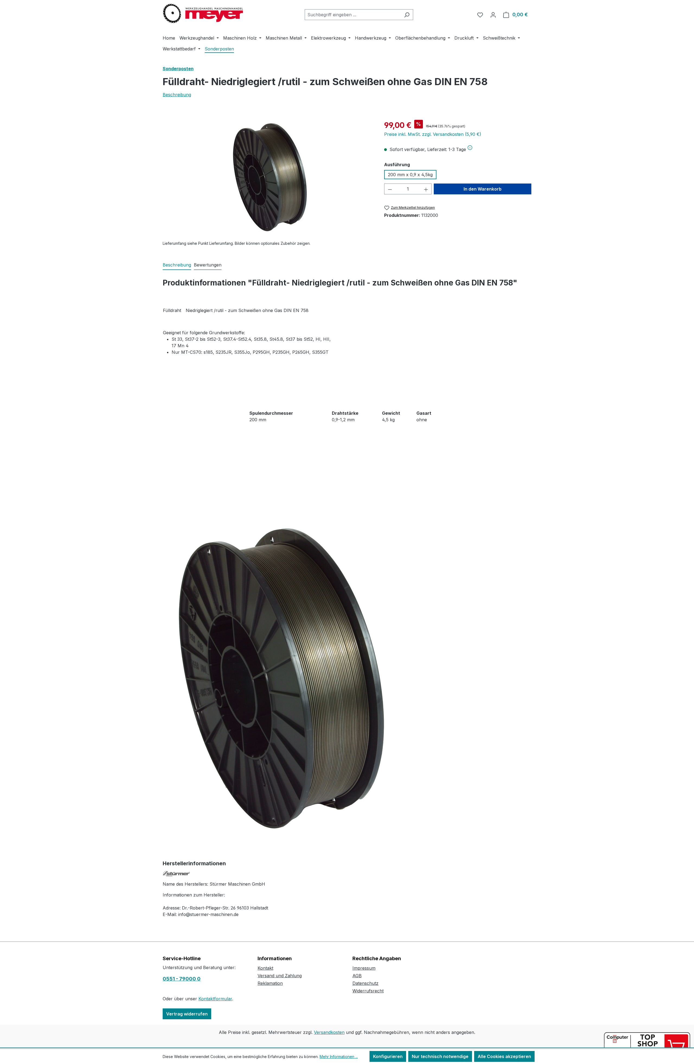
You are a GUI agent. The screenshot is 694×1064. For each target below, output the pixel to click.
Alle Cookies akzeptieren (504, 1056)
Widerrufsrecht (368, 991)
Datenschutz (365, 983)
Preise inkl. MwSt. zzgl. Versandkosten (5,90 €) (432, 134)
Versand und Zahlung (280, 975)
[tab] (177, 265)
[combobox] (353, 14)
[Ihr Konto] (493, 14)
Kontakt (265, 968)
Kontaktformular (215, 998)
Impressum (363, 968)
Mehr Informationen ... (339, 1056)
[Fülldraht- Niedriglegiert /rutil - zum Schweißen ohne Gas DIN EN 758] (268, 178)
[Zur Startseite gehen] (203, 13)
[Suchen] (406, 14)
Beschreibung (177, 94)
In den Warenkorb (483, 189)
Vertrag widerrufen (187, 1014)
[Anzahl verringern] (390, 189)
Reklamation (270, 983)
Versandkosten (329, 1032)
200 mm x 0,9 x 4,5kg (410, 174)
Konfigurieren (388, 1056)
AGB (357, 975)
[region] (268, 178)
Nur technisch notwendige (440, 1056)
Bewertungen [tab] (207, 265)
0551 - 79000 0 (182, 979)
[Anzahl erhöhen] (426, 189)
